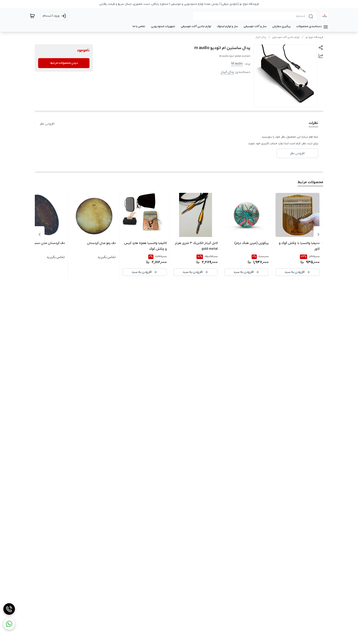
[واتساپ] (9, 624)
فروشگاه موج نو (314, 37)
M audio (237, 64)
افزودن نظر (47, 124)
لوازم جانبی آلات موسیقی (286, 37)
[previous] (318, 234)
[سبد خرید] (32, 15)
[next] (40, 234)
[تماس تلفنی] (9, 609)
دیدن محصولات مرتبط (64, 63)
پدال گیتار (260, 37)
